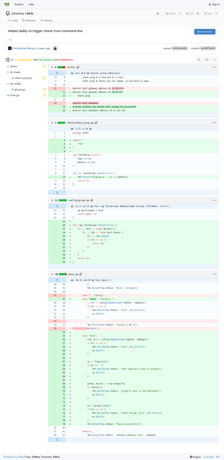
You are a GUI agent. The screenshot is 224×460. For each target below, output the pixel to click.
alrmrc (71, 67)
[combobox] (198, 60)
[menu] (214, 60)
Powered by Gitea (14, 456)
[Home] (7, 4)
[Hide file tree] (7, 59)
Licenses (208, 456)
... (10, 39)
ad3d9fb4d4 (208, 48)
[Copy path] (77, 67)
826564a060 (180, 48)
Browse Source (204, 31)
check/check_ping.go (80, 122)
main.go (73, 274)
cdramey (17, 13)
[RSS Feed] (158, 13)
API (218, 456)
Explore (19, 4)
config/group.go (78, 200)
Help (31, 4)
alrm (30, 13)
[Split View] (207, 60)
